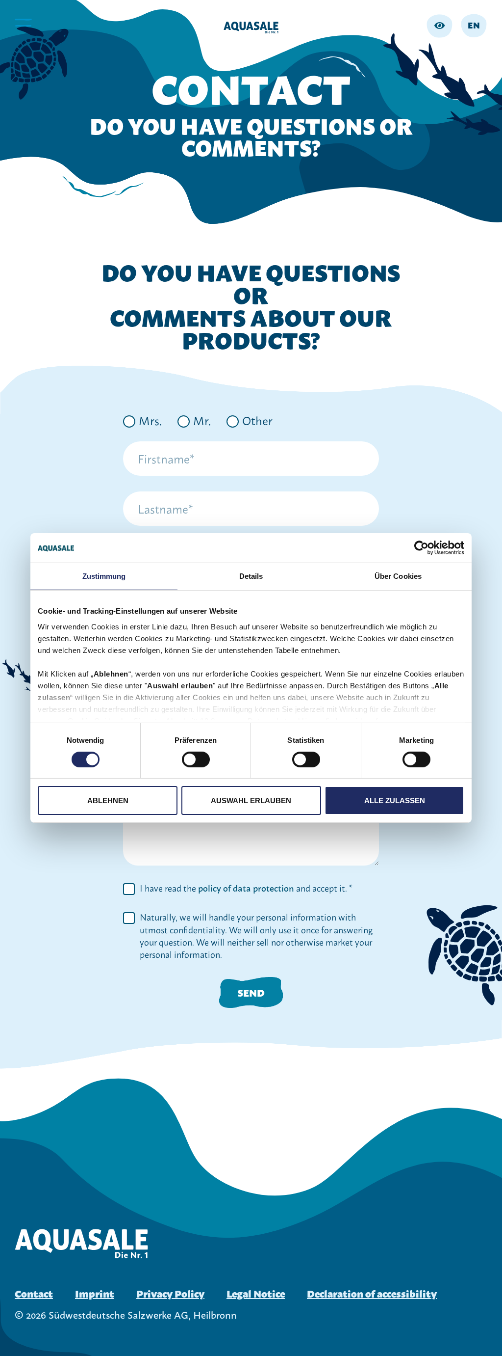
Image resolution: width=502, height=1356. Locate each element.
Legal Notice (255, 1293)
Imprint (94, 1293)
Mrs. (150, 420)
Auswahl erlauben (251, 800)
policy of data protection (246, 888)
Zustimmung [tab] (104, 576)
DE (474, 44)
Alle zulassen (394, 800)
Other (257, 420)
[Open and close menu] (22, 23)
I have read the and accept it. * (246, 888)
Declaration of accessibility (372, 1293)
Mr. (202, 420)
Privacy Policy (170, 1293)
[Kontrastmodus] (439, 25)
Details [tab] (251, 576)
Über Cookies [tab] (398, 576)
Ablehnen (107, 800)
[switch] (196, 759)
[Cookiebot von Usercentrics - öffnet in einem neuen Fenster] (421, 548)
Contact (34, 1293)
